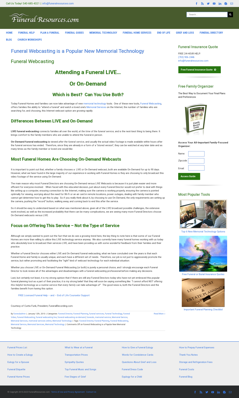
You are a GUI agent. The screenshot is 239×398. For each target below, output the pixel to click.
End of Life (163, 32)
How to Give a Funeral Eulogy (137, 347)
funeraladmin (20, 314)
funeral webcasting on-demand (72, 317)
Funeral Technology (113, 314)
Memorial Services (96, 107)
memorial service (103, 317)
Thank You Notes (188, 354)
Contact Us (91, 392)
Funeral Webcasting (150, 103)
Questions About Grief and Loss (139, 362)
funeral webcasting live (46, 317)
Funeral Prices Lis (16, 347)
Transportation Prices (76, 354)
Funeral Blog (185, 376)
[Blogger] (226, 3)
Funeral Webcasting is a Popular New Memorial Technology (77, 51)
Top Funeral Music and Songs (80, 369)
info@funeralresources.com (58, 3)
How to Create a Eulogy (20, 354)
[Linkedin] (220, 3)
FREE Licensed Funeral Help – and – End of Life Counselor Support (54, 295)
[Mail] (231, 3)
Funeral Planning (80, 314)
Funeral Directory (211, 32)
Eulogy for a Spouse (18, 362)
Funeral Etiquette (16, 369)
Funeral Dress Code (132, 369)
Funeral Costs (186, 369)
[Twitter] (208, 3)
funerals (90, 317)
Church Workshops (30, 39)
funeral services (96, 314)
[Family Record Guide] (194, 103)
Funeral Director (65, 314)
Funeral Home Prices (18, 376)
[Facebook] (196, 3)
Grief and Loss (185, 32)
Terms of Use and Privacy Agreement (68, 392)
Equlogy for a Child (132, 376)
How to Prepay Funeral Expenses (196, 347)
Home (9, 32)
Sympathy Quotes (74, 362)
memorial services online (40, 321)
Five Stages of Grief (75, 376)
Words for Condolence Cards (137, 354)
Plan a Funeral (49, 32)
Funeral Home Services (137, 32)
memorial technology (94, 103)
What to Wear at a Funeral (79, 347)
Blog (9, 39)
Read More (159, 314)
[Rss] (202, 3)
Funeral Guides (74, 32)
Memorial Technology (103, 32)
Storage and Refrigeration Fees (195, 362)
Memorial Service (119, 317)
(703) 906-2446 (186, 57)
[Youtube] (214, 3)
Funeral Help (26, 32)
